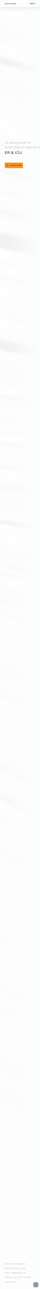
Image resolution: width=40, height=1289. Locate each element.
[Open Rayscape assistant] (35, 1284)
